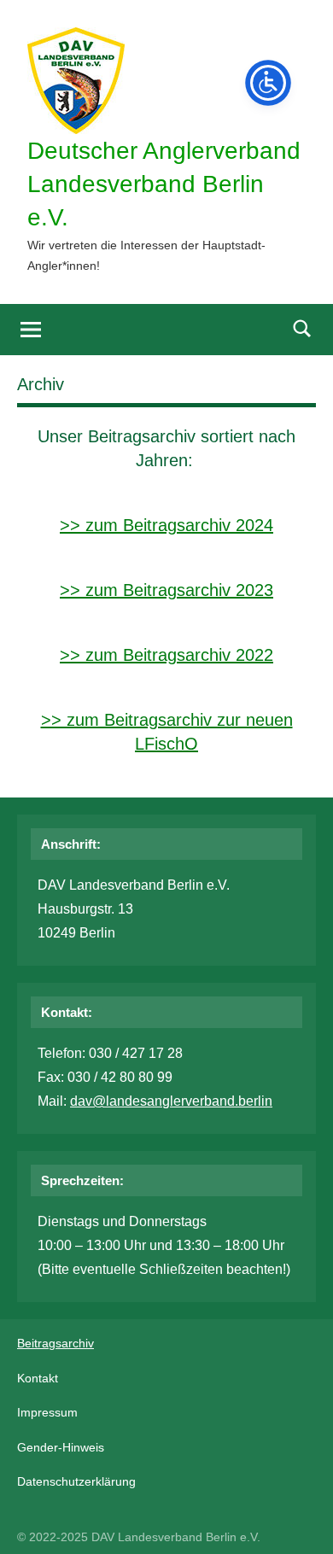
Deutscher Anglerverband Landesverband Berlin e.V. (164, 184)
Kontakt (37, 1378)
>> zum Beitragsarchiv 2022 (166, 655)
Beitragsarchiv (55, 1343)
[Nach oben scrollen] (298, 1519)
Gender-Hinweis (60, 1447)
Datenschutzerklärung (76, 1481)
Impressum (47, 1412)
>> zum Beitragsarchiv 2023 (166, 590)
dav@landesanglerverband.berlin (171, 1101)
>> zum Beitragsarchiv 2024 (166, 525)
